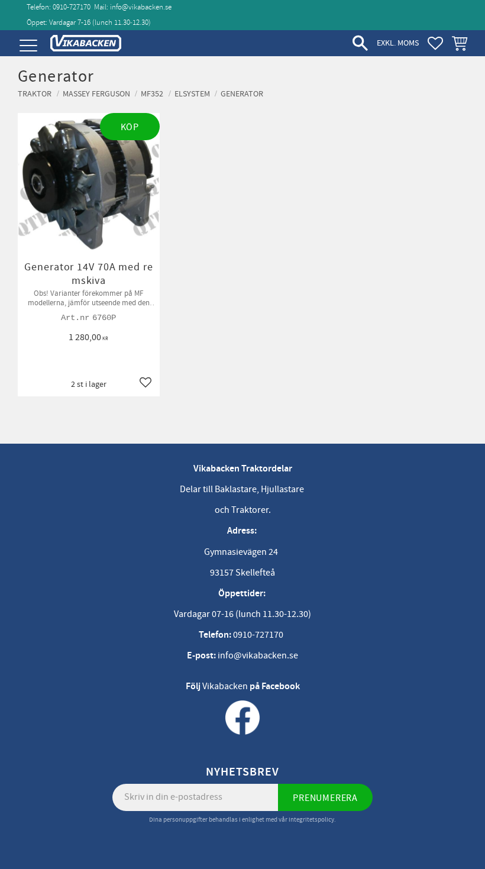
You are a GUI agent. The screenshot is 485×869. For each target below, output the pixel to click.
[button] (28, 45)
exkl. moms (398, 43)
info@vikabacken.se (141, 7)
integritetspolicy (311, 819)
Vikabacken (225, 686)
